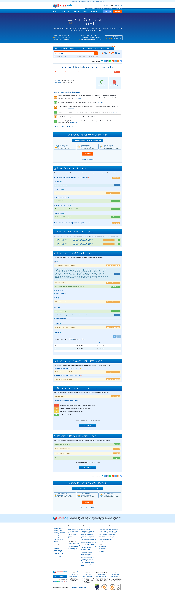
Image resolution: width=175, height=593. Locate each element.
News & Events (72, 541)
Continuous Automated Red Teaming (88, 541)
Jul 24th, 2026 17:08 (83, 243)
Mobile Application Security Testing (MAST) (107, 534)
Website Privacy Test (58, 551)
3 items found (117, 453)
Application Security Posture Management (89, 532)
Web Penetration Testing (86, 564)
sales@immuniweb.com (74, 576)
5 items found (117, 448)
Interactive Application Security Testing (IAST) (108, 531)
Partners (101, 544)
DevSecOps (101, 541)
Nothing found (116, 458)
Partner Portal (101, 551)
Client (116, 5)
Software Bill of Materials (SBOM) (105, 539)
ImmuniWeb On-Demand (59, 534)
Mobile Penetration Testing (86, 552)
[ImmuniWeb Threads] (66, 581)
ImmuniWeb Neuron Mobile (59, 532)
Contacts (70, 536)
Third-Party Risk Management (87, 560)
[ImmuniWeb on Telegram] (60, 581)
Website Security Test (58, 550)
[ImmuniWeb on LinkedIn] (54, 581)
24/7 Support (106, 5)
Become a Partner (102, 549)
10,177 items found (115, 396)
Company (70, 525)
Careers (69, 537)
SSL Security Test (57, 546)
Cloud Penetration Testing (86, 537)
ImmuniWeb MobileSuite (59, 536)
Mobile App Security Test (58, 553)
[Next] (158, 1)
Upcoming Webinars (72, 549)
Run (96, 53)
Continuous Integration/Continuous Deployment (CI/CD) (110, 527)
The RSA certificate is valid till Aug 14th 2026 (82, 240)
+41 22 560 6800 (74, 574)
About (90, 48)
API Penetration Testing (86, 527)
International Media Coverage (74, 545)
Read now (102, 1)
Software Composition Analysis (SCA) (106, 537)
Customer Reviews (72, 532)
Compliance (56, 541)
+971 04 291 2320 (115, 574)
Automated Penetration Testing (87, 536)
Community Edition (58, 544)
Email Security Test (57, 548)
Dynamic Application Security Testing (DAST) (108, 532)
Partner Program (102, 546)
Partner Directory (102, 548)
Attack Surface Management (87, 534)
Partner (120, 5)
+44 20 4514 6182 (88, 574)
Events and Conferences (73, 546)
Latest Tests (64, 48)
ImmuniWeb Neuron (58, 530)
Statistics (110, 48)
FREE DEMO (87, 154)
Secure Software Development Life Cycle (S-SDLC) (109, 529)
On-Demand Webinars (72, 548)
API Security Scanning (85, 529)
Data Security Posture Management (88, 550)
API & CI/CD (83, 48)
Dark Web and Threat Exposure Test (61, 555)
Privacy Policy (82, 587)
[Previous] (17, 1)
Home (55, 48)
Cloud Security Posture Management (88, 539)
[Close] (124, 1)
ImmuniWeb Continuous (59, 538)
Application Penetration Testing (87, 531)
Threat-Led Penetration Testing (87, 562)
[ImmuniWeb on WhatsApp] (58, 581)
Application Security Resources (106, 525)
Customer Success (72, 534)
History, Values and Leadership (74, 529)
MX (118, 336)
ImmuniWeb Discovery (58, 528)
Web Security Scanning (85, 565)
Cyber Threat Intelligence (86, 547)
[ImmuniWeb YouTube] (64, 581)
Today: (117, 8)
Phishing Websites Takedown (87, 559)
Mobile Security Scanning (86, 554)
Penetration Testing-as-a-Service (87, 557)
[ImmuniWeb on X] (56, 581)
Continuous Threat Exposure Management (89, 546)
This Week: (109, 8)
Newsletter (61, 576)
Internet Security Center (90, 8)
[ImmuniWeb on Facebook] (62, 581)
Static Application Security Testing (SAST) (107, 536)
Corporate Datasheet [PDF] (87, 159)
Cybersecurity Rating (58, 556)
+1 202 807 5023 (101, 574)
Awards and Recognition (73, 531)
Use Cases (83, 525)
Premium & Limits (99, 48)
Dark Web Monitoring (85, 549)
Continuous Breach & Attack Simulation (89, 542)
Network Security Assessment (87, 555)
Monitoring (73, 48)
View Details (87, 425)
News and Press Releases (73, 543)
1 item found (117, 444)
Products (56, 525)
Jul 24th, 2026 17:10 (83, 239)
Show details (78, 98)
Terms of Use (74, 587)
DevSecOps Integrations (58, 539)
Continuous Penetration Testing (87, 544)
